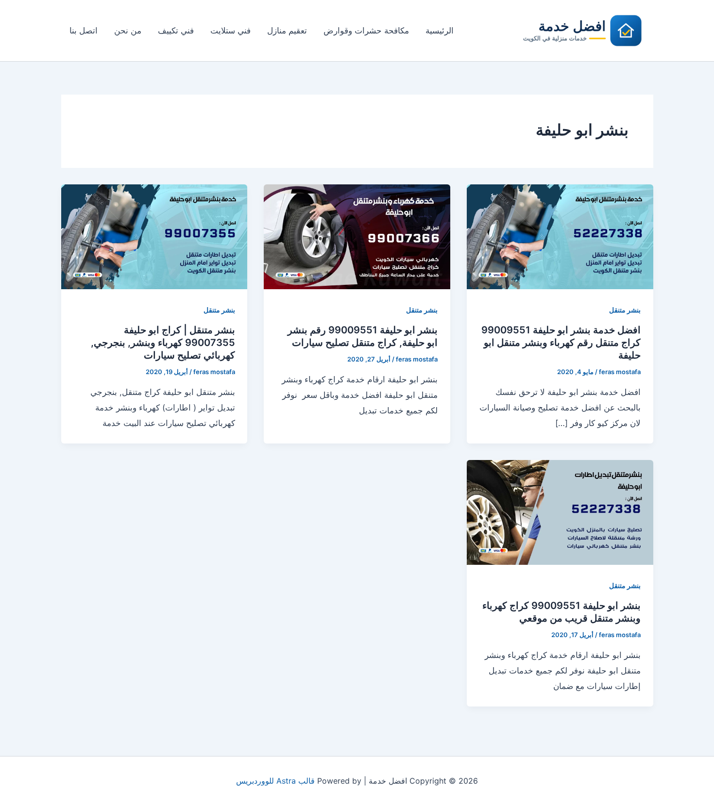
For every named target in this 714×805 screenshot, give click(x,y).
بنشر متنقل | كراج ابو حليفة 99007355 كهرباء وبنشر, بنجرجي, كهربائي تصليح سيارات (163, 342)
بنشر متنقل (625, 310)
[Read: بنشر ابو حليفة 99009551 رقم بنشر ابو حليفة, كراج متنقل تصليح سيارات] (357, 236)
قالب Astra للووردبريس (275, 781)
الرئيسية (439, 30)
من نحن (127, 30)
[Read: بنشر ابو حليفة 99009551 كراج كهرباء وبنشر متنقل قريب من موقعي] (560, 512)
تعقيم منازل (287, 30)
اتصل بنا (83, 30)
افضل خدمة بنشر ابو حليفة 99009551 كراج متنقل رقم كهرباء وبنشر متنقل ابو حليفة (561, 342)
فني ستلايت (230, 30)
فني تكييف (176, 30)
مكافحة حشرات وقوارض (366, 30)
